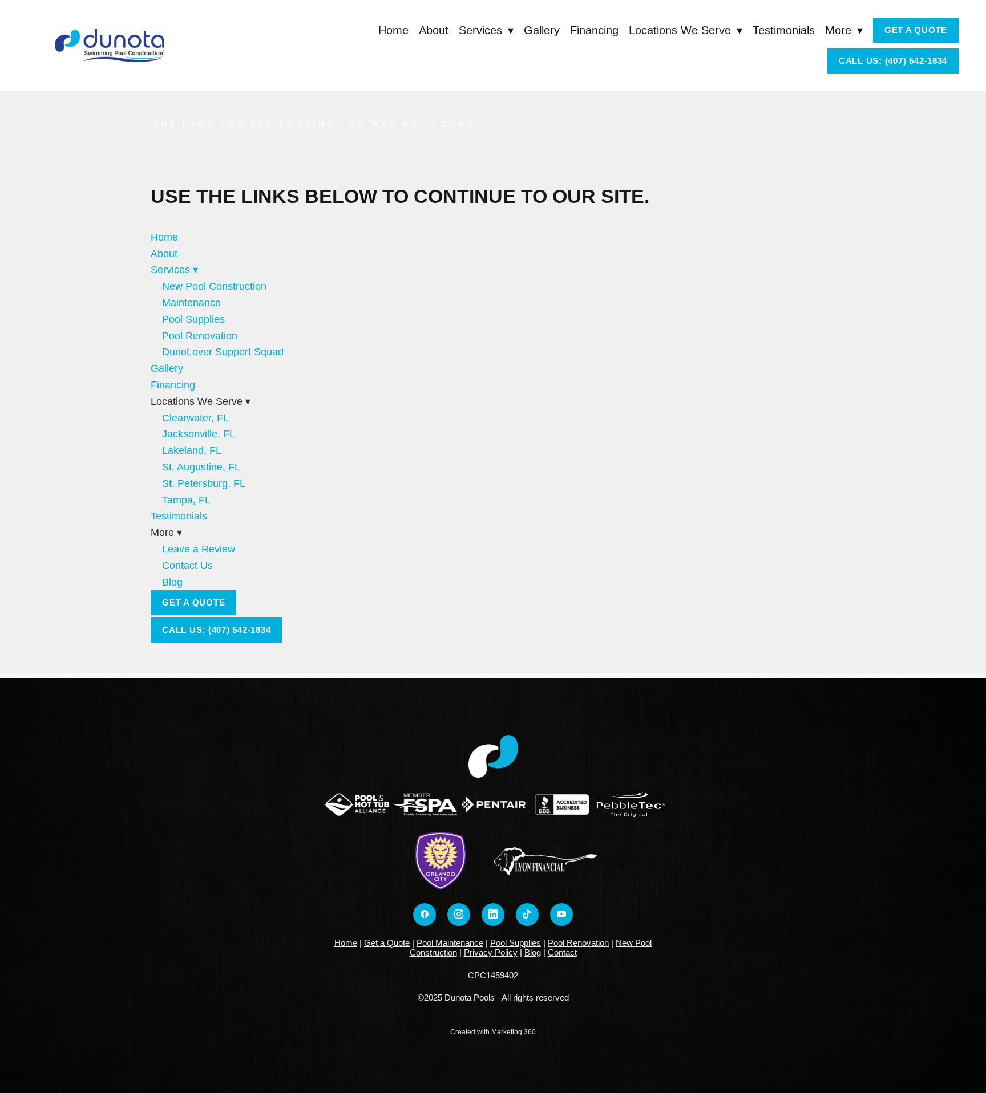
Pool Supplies (193, 319)
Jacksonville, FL (198, 434)
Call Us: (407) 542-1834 (893, 61)
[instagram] (458, 914)
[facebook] (424, 914)
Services (486, 30)
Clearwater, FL (195, 418)
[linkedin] (493, 914)
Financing (594, 30)
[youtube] (561, 914)
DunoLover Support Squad (223, 351)
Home (393, 30)
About (433, 30)
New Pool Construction (214, 286)
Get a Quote (915, 30)
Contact (562, 952)
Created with (493, 1032)
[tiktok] (527, 914)
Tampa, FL (186, 500)
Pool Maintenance (450, 943)
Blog (172, 582)
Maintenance (191, 302)
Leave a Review (198, 549)
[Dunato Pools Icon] (493, 756)
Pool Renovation (199, 336)
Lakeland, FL (191, 450)
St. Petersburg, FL (203, 483)
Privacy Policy (491, 952)
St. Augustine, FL (201, 467)
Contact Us (187, 565)
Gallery (542, 30)
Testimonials (784, 30)
